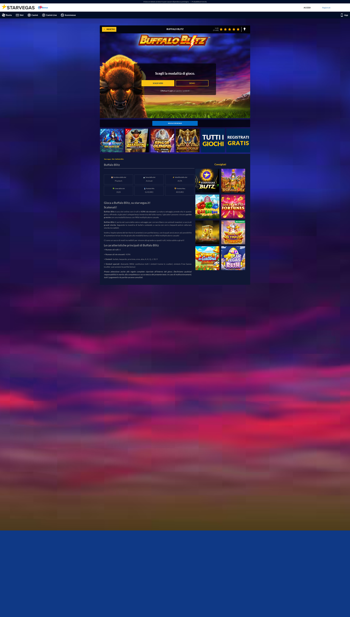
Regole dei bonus (175, 123)
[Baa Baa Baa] (207, 206)
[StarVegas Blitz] (207, 181)
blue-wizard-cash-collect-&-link (111, 131)
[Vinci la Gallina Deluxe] (207, 258)
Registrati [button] (326, 7)
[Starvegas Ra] (233, 181)
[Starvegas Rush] (233, 258)
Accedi (307, 7)
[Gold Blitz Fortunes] (233, 206)
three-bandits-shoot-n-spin (136, 130)
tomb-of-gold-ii (182, 130)
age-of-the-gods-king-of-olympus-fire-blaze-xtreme (162, 131)
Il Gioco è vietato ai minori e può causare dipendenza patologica (166, 2)
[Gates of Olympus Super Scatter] (233, 232)
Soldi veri (158, 83)
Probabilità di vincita (199, 2)
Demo (192, 83)
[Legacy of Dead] (207, 232)
